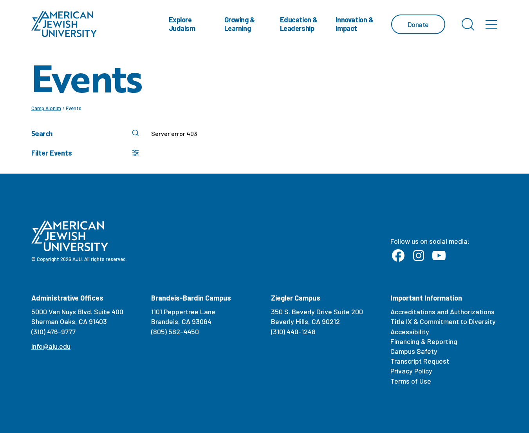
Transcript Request (419, 361)
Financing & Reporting (423, 341)
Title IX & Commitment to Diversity (443, 321)
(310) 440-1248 (293, 331)
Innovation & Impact (355, 24)
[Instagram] (418, 256)
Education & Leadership (299, 24)
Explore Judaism (182, 24)
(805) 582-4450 (175, 331)
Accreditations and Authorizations (442, 311)
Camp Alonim (46, 108)
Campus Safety (413, 351)
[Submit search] (135, 133)
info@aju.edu (50, 346)
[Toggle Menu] (491, 24)
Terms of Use (410, 381)
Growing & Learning (239, 24)
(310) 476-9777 (53, 331)
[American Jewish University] (64, 24)
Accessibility (409, 331)
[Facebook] (398, 256)
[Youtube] (439, 256)
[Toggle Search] (468, 24)
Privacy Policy (411, 370)
